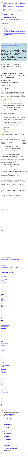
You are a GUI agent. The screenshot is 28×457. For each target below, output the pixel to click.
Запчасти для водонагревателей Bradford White (13, 6)
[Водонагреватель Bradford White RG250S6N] (11, 259)
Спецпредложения (7, 272)
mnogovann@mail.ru (9, 414)
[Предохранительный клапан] (5, 349)
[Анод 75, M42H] (2, 304)
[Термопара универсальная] (4, 391)
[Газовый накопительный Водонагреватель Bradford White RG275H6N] (5, 279)
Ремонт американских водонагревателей (12, 10)
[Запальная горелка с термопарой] (3, 370)
